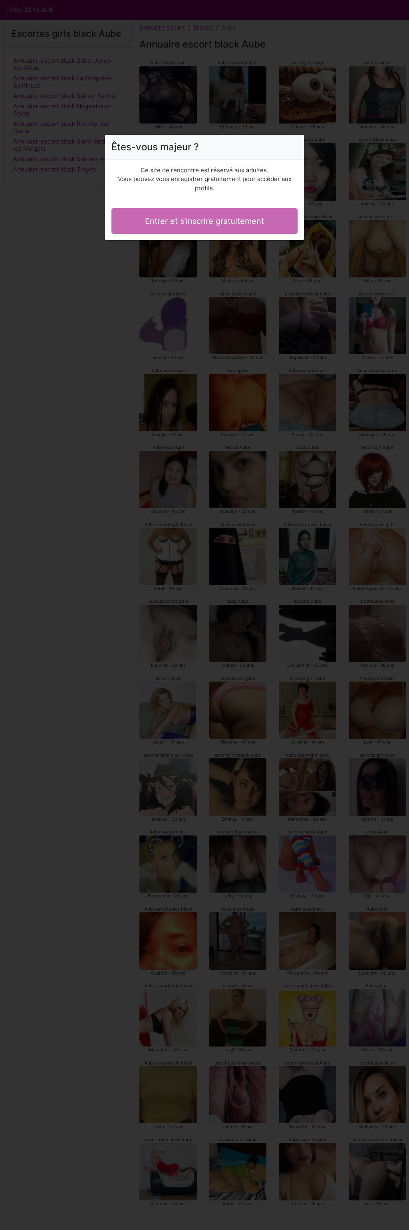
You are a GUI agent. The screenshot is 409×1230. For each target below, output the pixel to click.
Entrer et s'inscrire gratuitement (204, 221)
